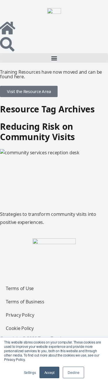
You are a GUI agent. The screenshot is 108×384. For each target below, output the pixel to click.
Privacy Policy (20, 315)
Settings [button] (30, 372)
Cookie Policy (20, 328)
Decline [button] (73, 372)
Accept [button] (49, 372)
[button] (54, 58)
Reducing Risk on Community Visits (37, 131)
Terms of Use (20, 288)
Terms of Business (25, 301)
